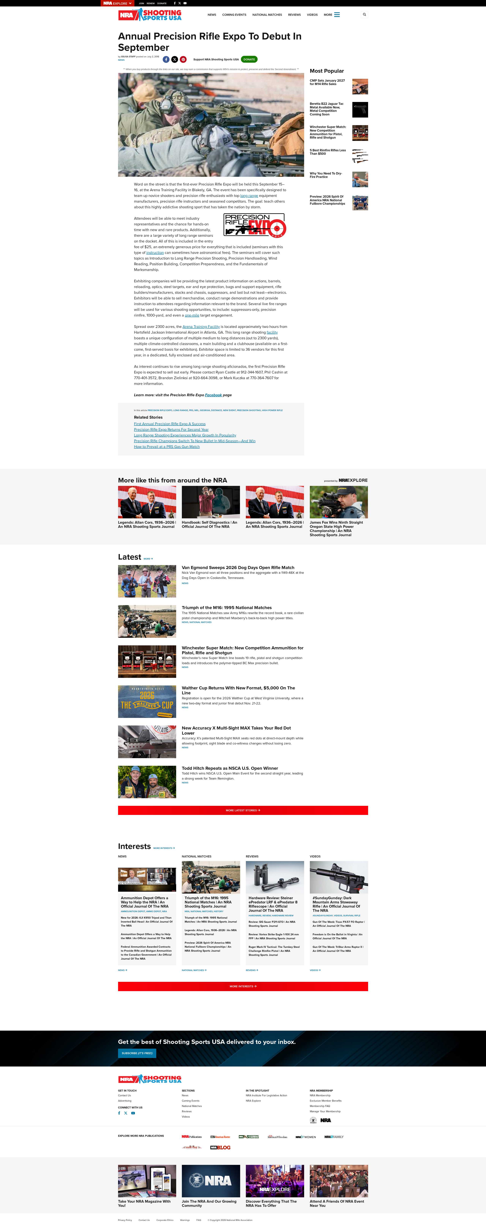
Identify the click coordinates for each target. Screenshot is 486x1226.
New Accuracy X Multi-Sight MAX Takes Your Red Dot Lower (236, 730)
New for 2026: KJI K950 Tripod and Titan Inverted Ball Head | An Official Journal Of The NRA (147, 922)
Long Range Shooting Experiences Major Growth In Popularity (185, 435)
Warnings (185, 1220)
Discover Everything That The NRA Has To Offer (271, 1203)
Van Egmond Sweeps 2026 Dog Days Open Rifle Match (238, 567)
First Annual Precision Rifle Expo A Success (170, 423)
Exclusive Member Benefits (326, 1101)
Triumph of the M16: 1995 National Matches (227, 607)
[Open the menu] (337, 14)
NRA (164, 911)
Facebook (213, 395)
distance (216, 410)
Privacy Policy (125, 1220)
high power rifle (272, 410)
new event (229, 410)
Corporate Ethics (165, 1220)
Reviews (294, 15)
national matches (202, 911)
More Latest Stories (258, 810)
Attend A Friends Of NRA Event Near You (337, 1203)
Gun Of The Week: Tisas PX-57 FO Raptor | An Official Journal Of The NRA (339, 924)
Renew (151, 3)
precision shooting (249, 410)
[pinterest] (183, 57)
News (212, 15)
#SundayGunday (323, 915)
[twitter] (174, 57)
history (218, 911)
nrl (196, 410)
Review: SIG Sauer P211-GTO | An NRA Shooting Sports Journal (272, 924)
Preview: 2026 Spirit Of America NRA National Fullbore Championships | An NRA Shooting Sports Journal (208, 947)
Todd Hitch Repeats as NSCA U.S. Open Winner (230, 768)
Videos (312, 15)
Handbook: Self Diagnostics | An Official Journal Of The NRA (209, 524)
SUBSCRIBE (137, 1053)
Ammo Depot (153, 911)
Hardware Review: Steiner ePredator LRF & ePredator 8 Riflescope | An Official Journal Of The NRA (273, 904)
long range (249, 195)
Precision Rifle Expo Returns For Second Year (171, 429)
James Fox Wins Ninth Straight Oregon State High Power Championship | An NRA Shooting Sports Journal (336, 528)
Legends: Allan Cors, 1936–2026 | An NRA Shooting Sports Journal (147, 524)
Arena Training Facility (201, 326)
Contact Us (124, 1095)
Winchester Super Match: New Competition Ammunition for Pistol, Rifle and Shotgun (243, 650)
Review (267, 915)
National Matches (267, 15)
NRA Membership (320, 1095)
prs (191, 410)
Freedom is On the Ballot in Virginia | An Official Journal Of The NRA (337, 936)
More (147, 558)
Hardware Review (282, 915)
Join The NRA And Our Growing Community (209, 1203)
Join (141, 3)
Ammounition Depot (133, 911)
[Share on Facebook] (166, 57)
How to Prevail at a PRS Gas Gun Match (167, 446)
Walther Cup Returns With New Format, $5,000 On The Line (238, 690)
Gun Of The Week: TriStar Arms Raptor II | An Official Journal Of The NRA (338, 949)
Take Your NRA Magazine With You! (144, 1203)
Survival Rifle (351, 915)
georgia (205, 410)
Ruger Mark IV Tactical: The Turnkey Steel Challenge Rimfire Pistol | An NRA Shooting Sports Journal (274, 951)
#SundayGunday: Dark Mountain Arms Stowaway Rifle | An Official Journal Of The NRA (336, 904)
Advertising (124, 1101)
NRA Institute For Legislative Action (266, 1095)
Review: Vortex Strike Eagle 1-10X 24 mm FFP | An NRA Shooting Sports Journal (274, 936)
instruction (155, 252)
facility (272, 332)
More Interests (162, 848)
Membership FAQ (320, 1106)
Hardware (255, 915)
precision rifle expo (160, 410)
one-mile (192, 315)
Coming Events (234, 15)
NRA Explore (253, 1101)
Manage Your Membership (325, 1111)
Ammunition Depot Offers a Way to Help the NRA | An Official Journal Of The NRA (145, 902)
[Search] (364, 14)
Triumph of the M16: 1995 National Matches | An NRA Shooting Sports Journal (208, 902)
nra (187, 911)
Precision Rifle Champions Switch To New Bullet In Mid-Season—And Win (195, 441)
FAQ (198, 1220)
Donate (161, 3)
